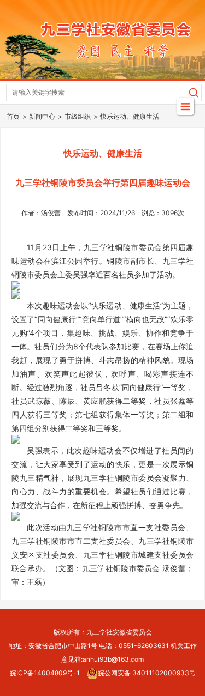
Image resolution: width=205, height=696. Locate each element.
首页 (13, 116)
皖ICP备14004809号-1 (45, 673)
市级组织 (78, 116)
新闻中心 (42, 116)
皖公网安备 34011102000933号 (147, 673)
